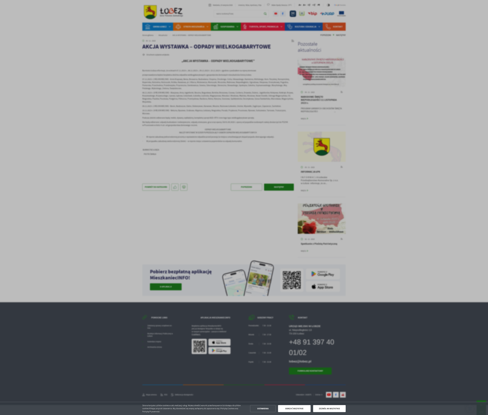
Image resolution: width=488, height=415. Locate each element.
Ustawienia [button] (263, 408)
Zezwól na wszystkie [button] (329, 408)
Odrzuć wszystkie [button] (294, 408)
